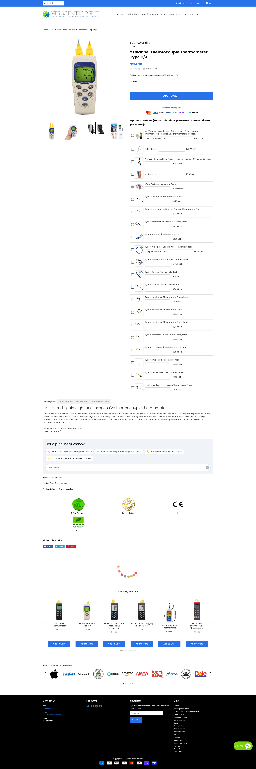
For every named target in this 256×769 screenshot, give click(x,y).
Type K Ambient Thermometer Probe (162, 234)
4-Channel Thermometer (59, 624)
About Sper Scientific (181, 709)
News (176, 723)
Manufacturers (179, 720)
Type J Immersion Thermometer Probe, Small (166, 221)
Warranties (178, 749)
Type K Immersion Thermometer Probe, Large (166, 334)
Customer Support (180, 717)
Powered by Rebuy (128, 654)
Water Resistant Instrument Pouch (161, 184)
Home (45, 29)
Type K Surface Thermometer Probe (162, 272)
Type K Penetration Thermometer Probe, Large (166, 297)
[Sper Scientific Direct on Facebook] (92, 707)
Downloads (81, 402)
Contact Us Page (49, 708)
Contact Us (178, 752)
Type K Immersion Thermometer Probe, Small (166, 347)
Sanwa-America (180, 740)
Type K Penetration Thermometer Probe (163, 309)
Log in (179, 3)
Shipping (133, 69)
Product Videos (179, 729)
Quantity (133, 81)
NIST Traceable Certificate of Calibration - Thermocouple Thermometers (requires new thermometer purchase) (172, 132)
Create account (194, 3)
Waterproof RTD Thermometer (169, 626)
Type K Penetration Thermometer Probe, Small (166, 322)
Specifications (66, 402)
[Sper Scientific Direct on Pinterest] (96, 707)
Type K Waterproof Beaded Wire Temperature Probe (169, 247)
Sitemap (177, 746)
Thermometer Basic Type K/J (86, 624)
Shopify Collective (180, 743)
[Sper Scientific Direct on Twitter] (87, 707)
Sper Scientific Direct (135, 759)
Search (176, 706)
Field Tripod (150, 149)
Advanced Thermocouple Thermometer (197, 625)
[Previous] (45, 624)
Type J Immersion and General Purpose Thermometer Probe (173, 209)
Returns (176, 734)
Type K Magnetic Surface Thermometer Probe (166, 259)
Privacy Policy (179, 726)
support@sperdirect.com (52, 715)
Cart (211, 3)
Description (50, 402)
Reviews (177, 737)
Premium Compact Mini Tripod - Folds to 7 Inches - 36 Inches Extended (178, 159)
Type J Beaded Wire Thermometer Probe (164, 372)
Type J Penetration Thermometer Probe (163, 196)
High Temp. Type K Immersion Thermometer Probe (168, 385)
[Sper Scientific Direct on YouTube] (100, 707)
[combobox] (53, 3)
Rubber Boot (150, 174)
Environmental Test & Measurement (187, 711)
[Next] (210, 624)
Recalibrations (179, 732)
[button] (69, 451)
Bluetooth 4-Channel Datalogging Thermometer (114, 625)
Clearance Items (180, 714)
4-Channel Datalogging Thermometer (142, 624)
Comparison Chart (100, 402)
